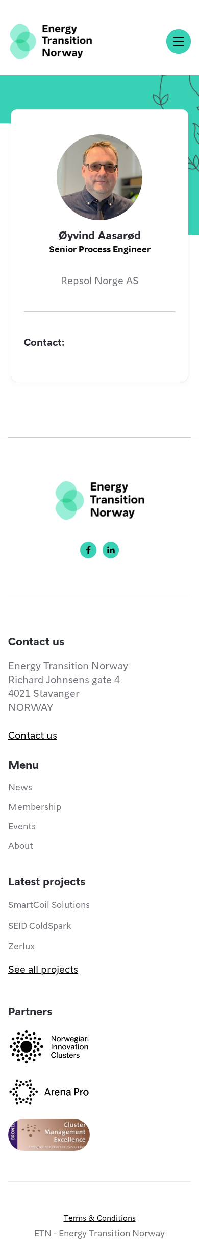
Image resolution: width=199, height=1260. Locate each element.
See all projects (43, 968)
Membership (34, 806)
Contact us (32, 734)
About (20, 845)
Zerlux (21, 945)
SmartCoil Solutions (49, 904)
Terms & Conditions (100, 1217)
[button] (178, 41)
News (20, 786)
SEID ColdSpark (39, 925)
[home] (50, 41)
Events (22, 825)
